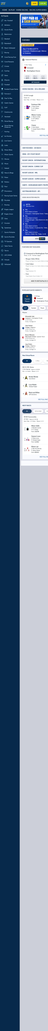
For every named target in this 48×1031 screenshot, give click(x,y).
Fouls (42, 308)
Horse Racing (22, 10)
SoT (25, 308)
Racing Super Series (38, 10)
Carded (33, 308)
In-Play (12, 10)
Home (4, 10)
